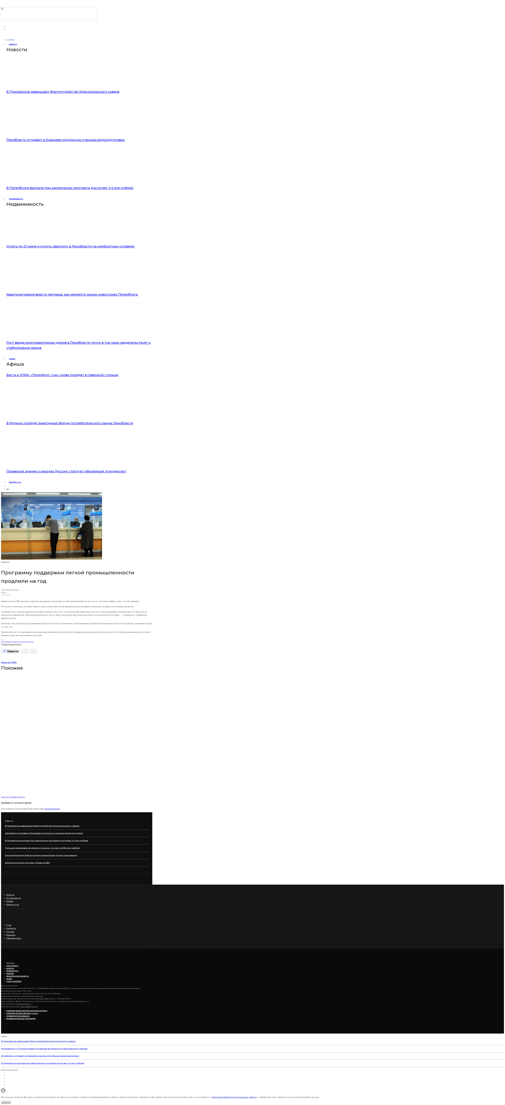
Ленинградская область (17, 976)
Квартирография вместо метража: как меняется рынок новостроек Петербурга (72, 294)
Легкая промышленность (7, 641)
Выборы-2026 (15, 482)
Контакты (11, 928)
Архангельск (12, 966)
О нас (8, 925)
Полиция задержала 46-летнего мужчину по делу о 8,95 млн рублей (42, 848)
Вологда (10, 968)
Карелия (10, 974)
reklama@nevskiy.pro (29, 1007)
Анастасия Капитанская (10, 590)
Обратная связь (13, 938)
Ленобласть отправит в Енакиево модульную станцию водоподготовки (65, 140)
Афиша (12, 359)
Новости (13, 44)
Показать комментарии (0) (13, 797)
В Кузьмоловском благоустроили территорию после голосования (41, 855)
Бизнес (3, 592)
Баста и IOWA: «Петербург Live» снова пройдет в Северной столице (62, 375)
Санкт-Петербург (29, 641)
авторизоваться (52, 808)
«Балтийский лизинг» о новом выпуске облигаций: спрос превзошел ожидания (67, 789)
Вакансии (10, 935)
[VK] (7, 486)
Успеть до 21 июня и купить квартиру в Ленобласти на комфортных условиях (70, 246)
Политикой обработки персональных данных (234, 1097)
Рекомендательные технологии (21, 1019)
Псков (9, 979)
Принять (6, 1102)
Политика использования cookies (22, 1013)
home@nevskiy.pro (23, 1004)
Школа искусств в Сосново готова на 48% (27, 862)
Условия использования (17, 1016)
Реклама (10, 931)
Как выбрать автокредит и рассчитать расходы (40, 727)
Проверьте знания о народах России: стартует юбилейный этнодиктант (66, 471)
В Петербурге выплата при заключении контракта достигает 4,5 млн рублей (69, 188)
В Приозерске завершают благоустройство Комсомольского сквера (62, 92)
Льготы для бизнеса (19, 641)
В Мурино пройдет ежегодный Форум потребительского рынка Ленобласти (69, 423)
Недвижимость (16, 199)
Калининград (12, 971)
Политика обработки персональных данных (26, 1011)
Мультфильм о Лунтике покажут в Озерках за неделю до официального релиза (44, 1048)
